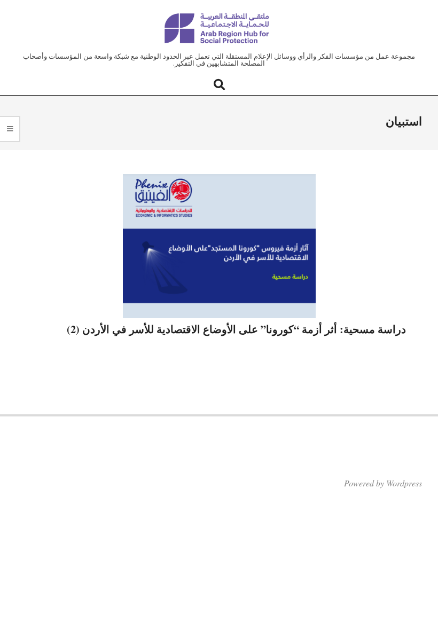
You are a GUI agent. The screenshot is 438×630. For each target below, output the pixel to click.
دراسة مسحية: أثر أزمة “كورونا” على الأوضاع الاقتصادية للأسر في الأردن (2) (236, 329)
